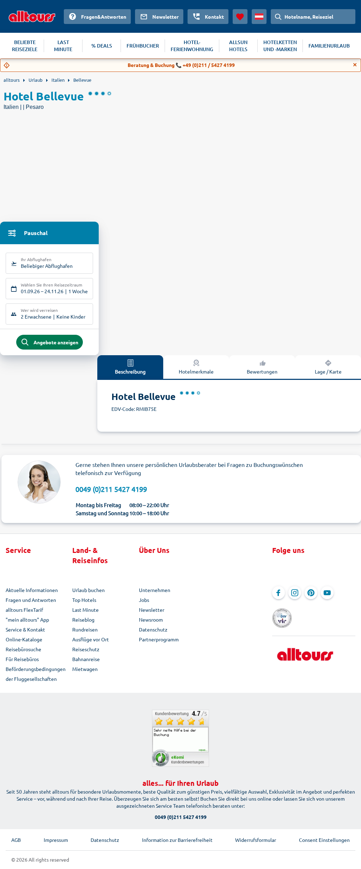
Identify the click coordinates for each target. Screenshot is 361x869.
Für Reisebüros (22, 659)
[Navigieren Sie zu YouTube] (327, 592)
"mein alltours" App (27, 619)
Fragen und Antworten (31, 600)
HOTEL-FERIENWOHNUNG (192, 46)
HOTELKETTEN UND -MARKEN (280, 46)
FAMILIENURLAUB (329, 45)
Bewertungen (262, 371)
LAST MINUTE (63, 46)
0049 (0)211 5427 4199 (111, 489)
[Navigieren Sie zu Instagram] (294, 592)
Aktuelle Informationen (32, 590)
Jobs (144, 600)
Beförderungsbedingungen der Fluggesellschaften (36, 674)
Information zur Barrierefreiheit (177, 840)
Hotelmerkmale (196, 371)
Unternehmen (154, 590)
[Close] (355, 64)
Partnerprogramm (159, 639)
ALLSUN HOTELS (238, 46)
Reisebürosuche (23, 649)
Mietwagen (85, 669)
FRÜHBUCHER (143, 45)
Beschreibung (130, 371)
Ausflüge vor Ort (90, 639)
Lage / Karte (328, 371)
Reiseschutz (85, 649)
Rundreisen (85, 629)
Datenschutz (153, 629)
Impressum (56, 840)
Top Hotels (84, 600)
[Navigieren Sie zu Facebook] (278, 592)
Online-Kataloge (24, 639)
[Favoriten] (240, 16)
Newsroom (151, 619)
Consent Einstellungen (324, 840)
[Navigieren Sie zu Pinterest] (311, 592)
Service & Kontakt (25, 629)
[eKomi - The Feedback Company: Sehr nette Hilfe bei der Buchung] (180, 738)
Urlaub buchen (88, 590)
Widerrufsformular (255, 840)
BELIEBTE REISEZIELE (24, 46)
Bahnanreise (86, 659)
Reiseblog (83, 619)
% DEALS (101, 45)
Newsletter (151, 609)
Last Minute (85, 609)
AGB (16, 840)
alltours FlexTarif (24, 609)
